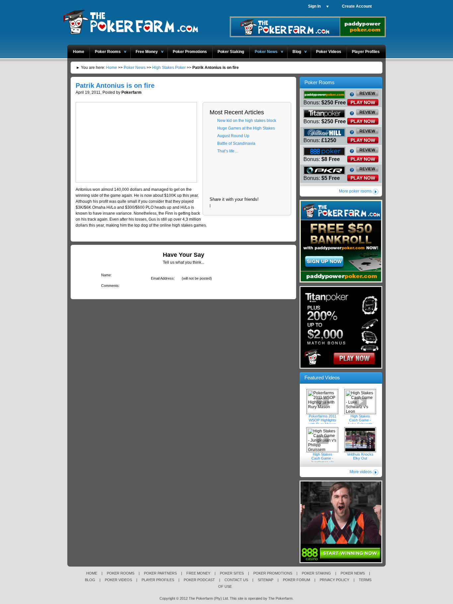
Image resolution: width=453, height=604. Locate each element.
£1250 (328, 140)
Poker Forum (296, 580)
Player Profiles (366, 51)
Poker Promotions (190, 51)
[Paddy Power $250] (340, 281)
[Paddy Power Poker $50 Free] (308, 35)
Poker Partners (160, 573)
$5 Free (330, 178)
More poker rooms (355, 191)
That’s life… (227, 151)
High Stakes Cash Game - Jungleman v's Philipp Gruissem (322, 439)
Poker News (266, 51)
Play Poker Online (130, 21)
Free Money (147, 51)
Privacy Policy (334, 580)
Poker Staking (231, 51)
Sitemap (265, 580)
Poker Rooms (108, 51)
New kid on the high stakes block (246, 120)
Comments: (109, 286)
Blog (296, 51)
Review (367, 93)
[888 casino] (340, 562)
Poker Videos (328, 51)
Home (78, 51)
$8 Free (330, 159)
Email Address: (162, 278)
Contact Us (236, 580)
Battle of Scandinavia (236, 143)
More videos (361, 471)
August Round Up (233, 136)
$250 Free (333, 102)
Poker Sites (232, 573)
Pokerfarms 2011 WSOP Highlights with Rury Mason (322, 401)
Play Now (363, 102)
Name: (105, 275)
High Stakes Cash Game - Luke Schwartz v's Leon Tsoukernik (360, 401)
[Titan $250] (340, 367)
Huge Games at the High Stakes (246, 128)
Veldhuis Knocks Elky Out (360, 439)
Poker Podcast (199, 580)
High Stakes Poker (169, 67)
